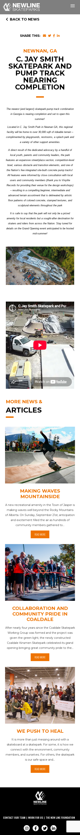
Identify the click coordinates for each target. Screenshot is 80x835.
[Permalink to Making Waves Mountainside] (40, 456)
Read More (40, 534)
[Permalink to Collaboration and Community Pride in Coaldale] (40, 573)
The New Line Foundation (60, 817)
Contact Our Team (14, 817)
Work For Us (35, 817)
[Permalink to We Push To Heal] (40, 696)
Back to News (24, 19)
